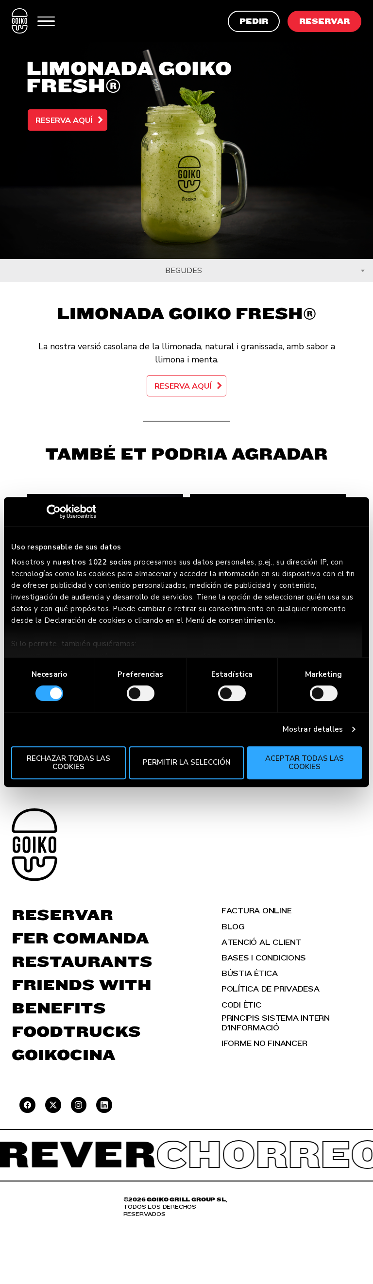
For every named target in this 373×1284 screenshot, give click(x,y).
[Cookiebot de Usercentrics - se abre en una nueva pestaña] (53, 511)
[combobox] (186, 270)
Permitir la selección (187, 763)
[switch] (140, 693)
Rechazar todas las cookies (68, 762)
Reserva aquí (63, 120)
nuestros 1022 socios (92, 562)
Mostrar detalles (313, 729)
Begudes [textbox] (183, 270)
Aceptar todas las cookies (304, 762)
